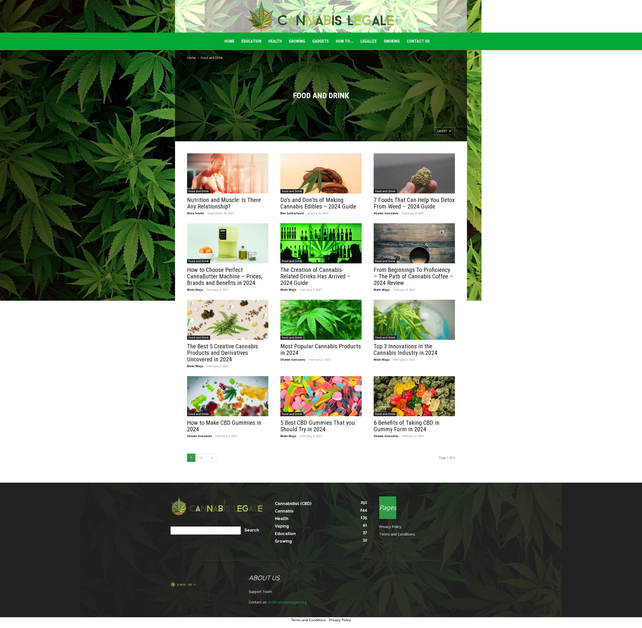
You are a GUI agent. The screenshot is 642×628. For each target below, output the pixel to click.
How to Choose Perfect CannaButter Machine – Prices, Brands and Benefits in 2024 (224, 276)
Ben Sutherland (292, 213)
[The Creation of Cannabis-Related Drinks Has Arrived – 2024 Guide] (321, 243)
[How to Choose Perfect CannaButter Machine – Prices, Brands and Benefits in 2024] (227, 243)
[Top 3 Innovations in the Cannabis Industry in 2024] (414, 320)
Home (191, 58)
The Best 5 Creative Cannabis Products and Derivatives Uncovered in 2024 (222, 353)
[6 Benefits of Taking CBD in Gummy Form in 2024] (414, 396)
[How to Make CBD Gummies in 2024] (227, 396)
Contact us (418, 41)
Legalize (368, 41)
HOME (229, 41)
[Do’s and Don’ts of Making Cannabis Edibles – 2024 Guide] (321, 173)
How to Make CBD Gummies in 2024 (224, 426)
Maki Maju (195, 289)
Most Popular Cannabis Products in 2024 (320, 349)
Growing (297, 41)
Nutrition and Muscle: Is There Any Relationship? (224, 203)
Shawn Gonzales (386, 213)
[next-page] (212, 458)
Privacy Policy (390, 526)
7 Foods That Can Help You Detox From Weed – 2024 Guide (414, 203)
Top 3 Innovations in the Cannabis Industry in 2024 (405, 349)
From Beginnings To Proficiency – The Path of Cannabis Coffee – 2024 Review (413, 276)
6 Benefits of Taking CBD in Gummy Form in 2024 (406, 426)
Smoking (392, 41)
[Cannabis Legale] (321, 16)
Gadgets (320, 41)
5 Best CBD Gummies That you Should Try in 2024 (317, 426)
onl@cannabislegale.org (287, 602)
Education (251, 41)
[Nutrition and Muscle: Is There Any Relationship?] (227, 173)
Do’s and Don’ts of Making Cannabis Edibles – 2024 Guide (318, 203)
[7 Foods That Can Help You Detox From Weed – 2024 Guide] (414, 173)
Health (275, 41)
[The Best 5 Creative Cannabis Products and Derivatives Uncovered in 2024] (227, 320)
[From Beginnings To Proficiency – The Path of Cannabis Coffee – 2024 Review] (414, 243)
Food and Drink (199, 191)
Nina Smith (195, 213)
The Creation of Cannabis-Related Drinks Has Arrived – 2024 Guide (315, 276)
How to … (344, 41)
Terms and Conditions (397, 534)
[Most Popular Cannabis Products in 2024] (321, 320)
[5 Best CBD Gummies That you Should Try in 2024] (321, 396)
